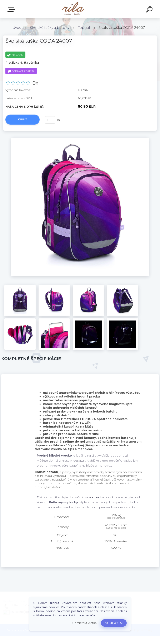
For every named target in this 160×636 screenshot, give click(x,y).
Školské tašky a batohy (49, 28)
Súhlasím (114, 623)
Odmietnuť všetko (84, 623)
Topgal (84, 28)
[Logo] (74, 9)
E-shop (12, 9)
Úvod (16, 28)
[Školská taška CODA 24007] (80, 139)
